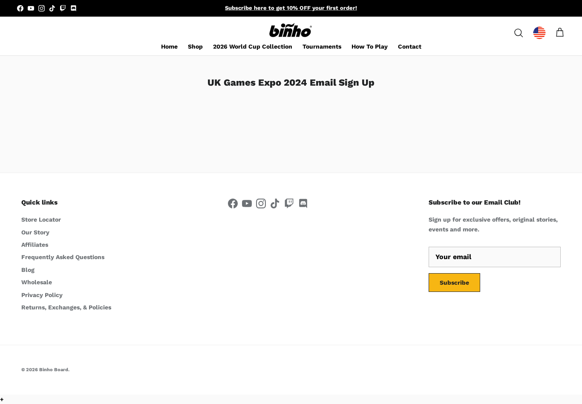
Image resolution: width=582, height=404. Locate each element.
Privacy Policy (42, 294)
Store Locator (41, 219)
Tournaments (322, 46)
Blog (28, 269)
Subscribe (454, 282)
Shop (195, 46)
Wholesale (36, 282)
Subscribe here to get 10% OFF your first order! (291, 8)
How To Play (370, 46)
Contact (409, 46)
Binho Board (53, 369)
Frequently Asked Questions (62, 257)
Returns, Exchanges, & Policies (66, 307)
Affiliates (34, 244)
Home (169, 46)
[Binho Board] (291, 30)
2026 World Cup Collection (252, 46)
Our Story (35, 232)
